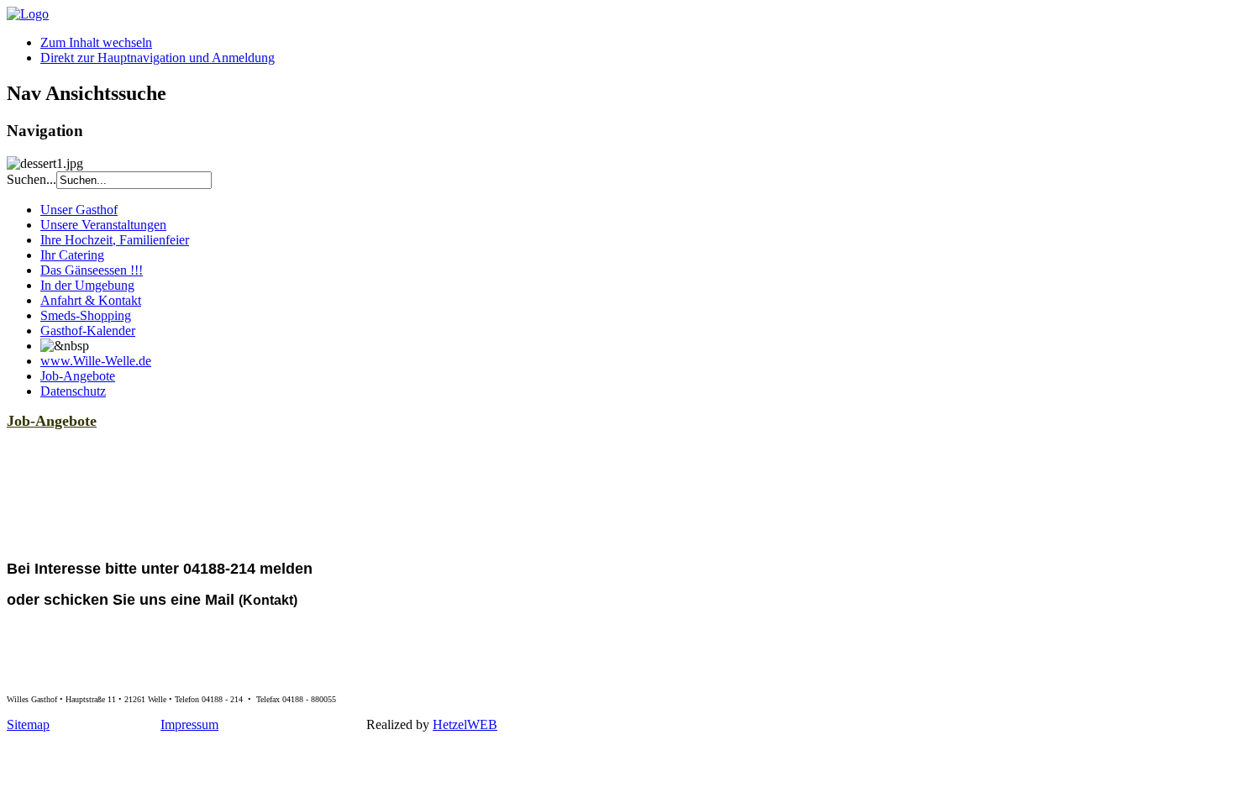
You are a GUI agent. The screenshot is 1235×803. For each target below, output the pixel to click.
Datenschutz (73, 391)
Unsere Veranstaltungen (103, 225)
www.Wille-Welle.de (95, 361)
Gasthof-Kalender (87, 330)
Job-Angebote (77, 376)
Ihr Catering (72, 255)
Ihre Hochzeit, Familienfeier (114, 240)
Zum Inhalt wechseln (96, 42)
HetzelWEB (465, 724)
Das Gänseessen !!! (91, 270)
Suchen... (31, 179)
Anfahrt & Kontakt (90, 300)
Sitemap (28, 724)
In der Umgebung (87, 285)
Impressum (189, 724)
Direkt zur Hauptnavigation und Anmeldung (157, 57)
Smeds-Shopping (85, 315)
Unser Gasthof (79, 209)
